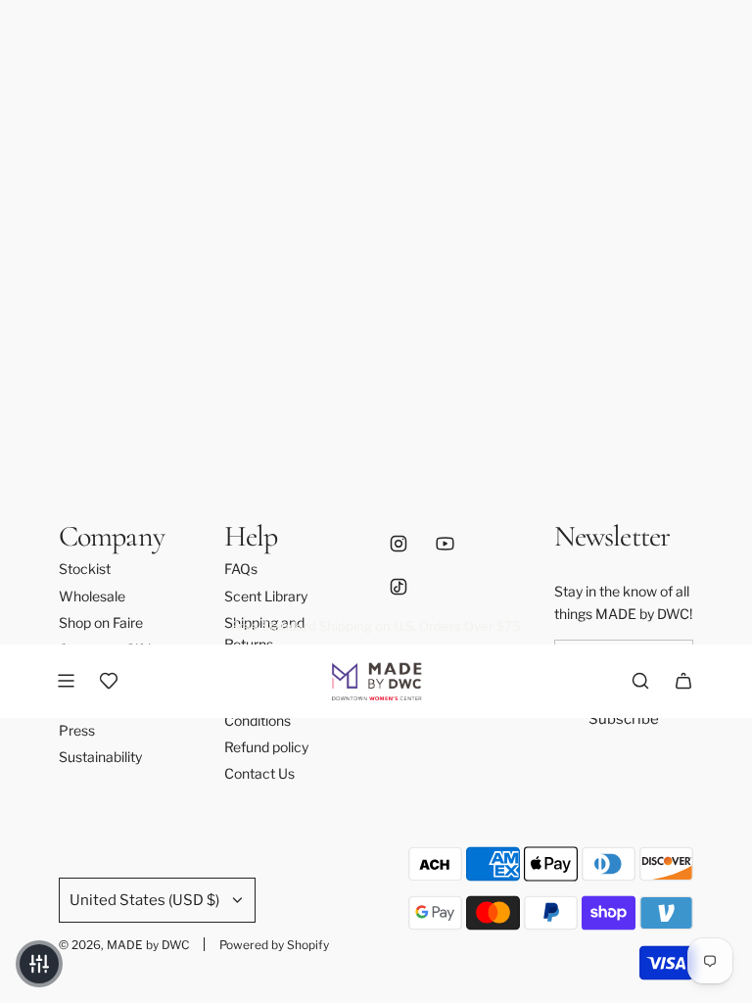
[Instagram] (398, 543)
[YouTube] (444, 543)
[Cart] (683, 680)
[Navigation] (65, 680)
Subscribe (623, 719)
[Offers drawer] (108, 680)
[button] (39, 963)
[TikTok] (398, 586)
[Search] (640, 680)
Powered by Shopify (274, 944)
